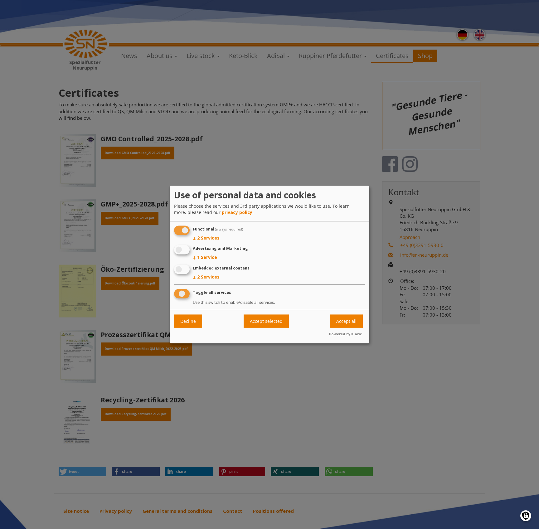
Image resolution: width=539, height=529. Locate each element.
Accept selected (266, 321)
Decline (188, 321)
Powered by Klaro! (345, 333)
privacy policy (237, 212)
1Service (205, 257)
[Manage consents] (525, 515)
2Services (206, 237)
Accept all (346, 321)
